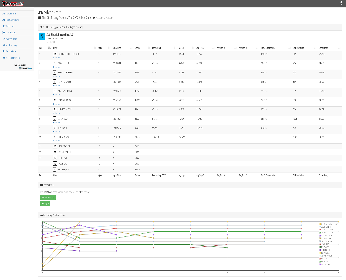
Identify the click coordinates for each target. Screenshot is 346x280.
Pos (40, 47)
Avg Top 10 (221, 47)
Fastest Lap (156, 47)
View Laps (57, 57)
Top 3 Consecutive (268, 47)
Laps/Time (117, 47)
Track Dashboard (12, 19)
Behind (137, 47)
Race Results (10, 32)
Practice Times (11, 38)
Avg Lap (181, 47)
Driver (55, 47)
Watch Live (9, 26)
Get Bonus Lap (49, 197)
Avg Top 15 (243, 47)
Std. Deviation (298, 47)
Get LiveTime (10, 51)
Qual (100, 47)
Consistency (323, 47)
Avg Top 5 (200, 47)
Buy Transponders (12, 57)
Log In (46, 203)
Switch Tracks (10, 13)
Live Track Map (11, 45)
